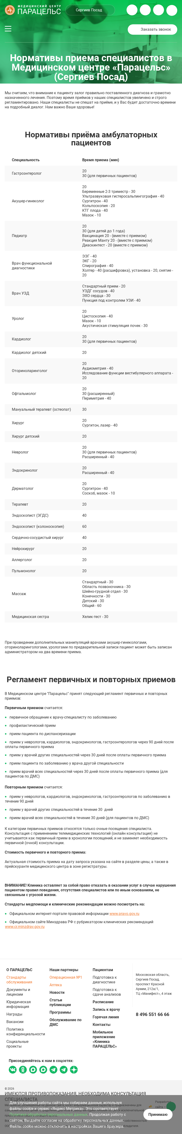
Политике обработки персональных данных (48, 1114)
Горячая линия (106, 1017)
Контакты (101, 1024)
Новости (57, 992)
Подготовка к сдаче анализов (107, 992)
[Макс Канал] (43, 1071)
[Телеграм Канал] (64, 1071)
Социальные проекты (17, 1044)
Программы (60, 1012)
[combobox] (90, 10)
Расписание (103, 1002)
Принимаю (158, 1114)
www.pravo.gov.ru (124, 913)
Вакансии (14, 1022)
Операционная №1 (66, 977)
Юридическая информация (18, 1004)
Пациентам (103, 970)
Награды (14, 1014)
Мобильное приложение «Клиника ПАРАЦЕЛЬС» (105, 1039)
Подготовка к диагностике (105, 979)
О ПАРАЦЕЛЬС (19, 970)
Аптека (56, 985)
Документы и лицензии (18, 992)
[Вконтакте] (13, 1070)
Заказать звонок (156, 29)
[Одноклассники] (23, 1070)
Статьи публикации (60, 1002)
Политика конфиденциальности (25, 1031)
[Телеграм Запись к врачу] (53, 1071)
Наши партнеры (64, 970)
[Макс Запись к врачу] (33, 1070)
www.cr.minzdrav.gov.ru (25, 926)
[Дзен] (74, 1071)
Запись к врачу (106, 1009)
